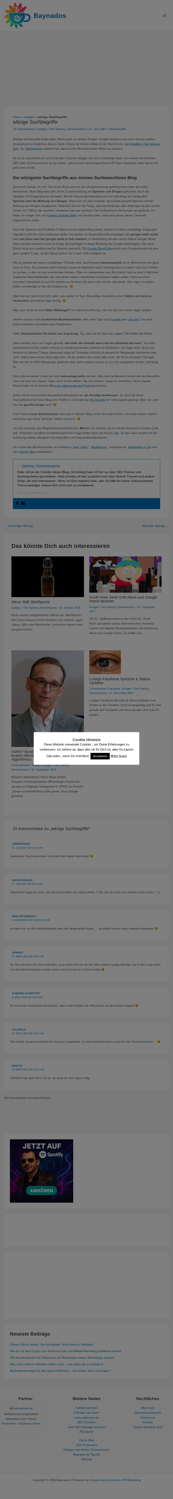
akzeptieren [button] (100, 756)
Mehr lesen (119, 756)
